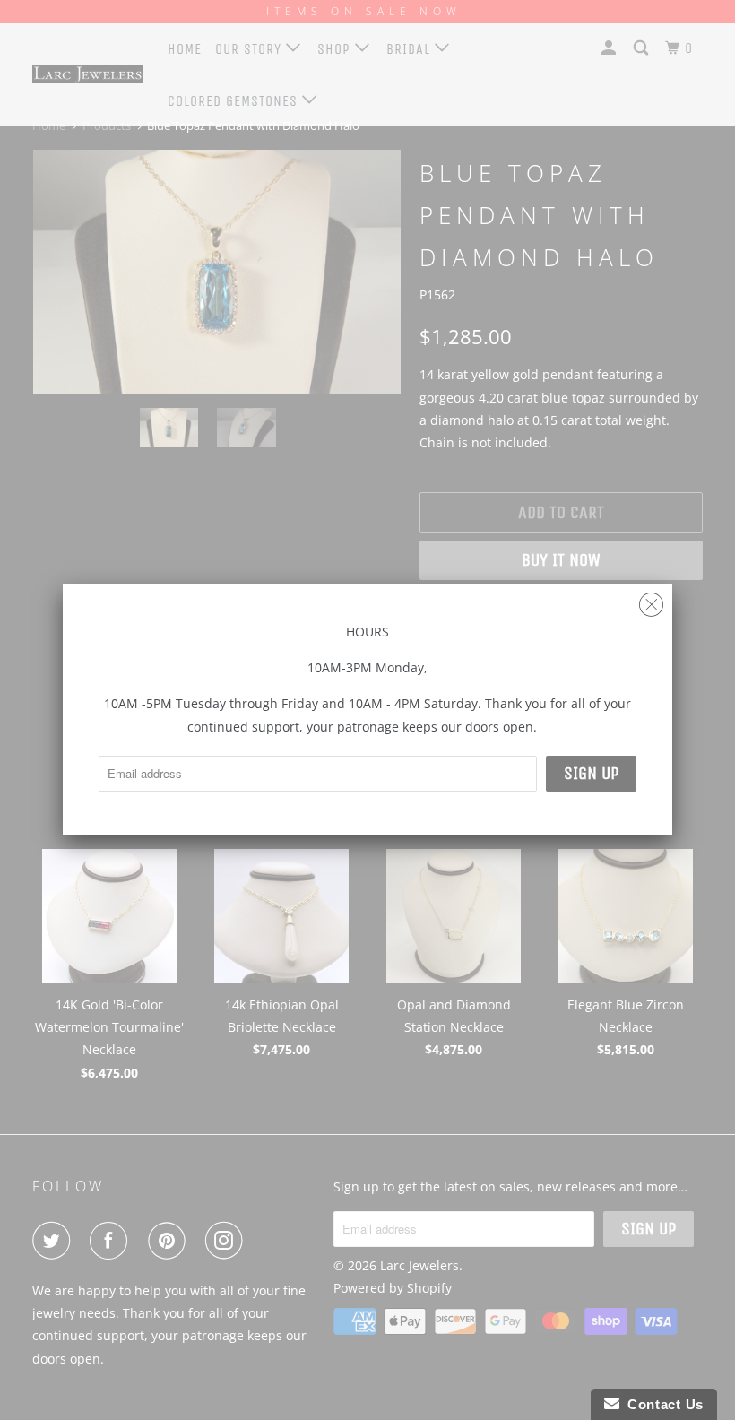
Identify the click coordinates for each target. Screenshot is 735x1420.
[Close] (651, 600)
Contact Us (661, 1404)
